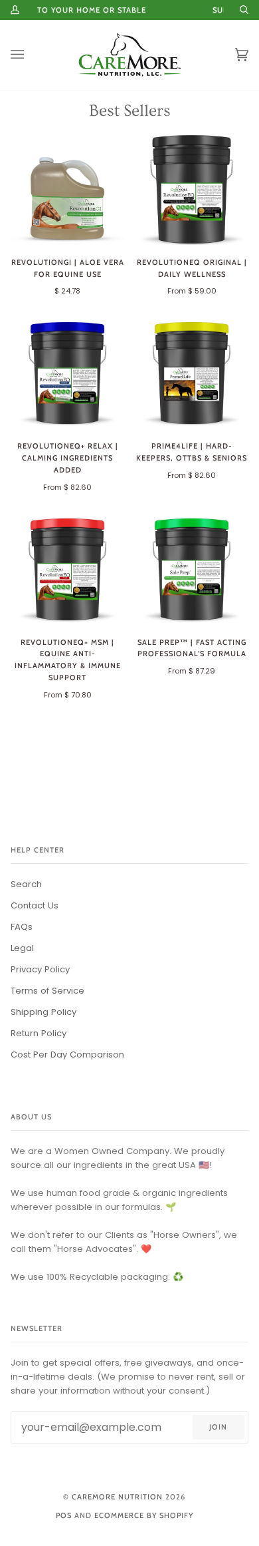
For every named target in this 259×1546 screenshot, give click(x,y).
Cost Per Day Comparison (67, 1054)
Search (26, 884)
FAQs (22, 926)
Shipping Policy (43, 1012)
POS (64, 1515)
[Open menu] (30, 55)
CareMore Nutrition (117, 1496)
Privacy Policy (40, 969)
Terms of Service (47, 990)
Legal (22, 948)
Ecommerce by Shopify (143, 1515)
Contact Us (34, 905)
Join (218, 1427)
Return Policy (38, 1033)
